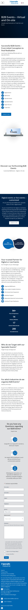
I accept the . (10, 554)
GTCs (12, 554)
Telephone (6, 503)
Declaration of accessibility (7, 573)
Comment (6, 523)
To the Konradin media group (8, 575)
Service (6, 509)
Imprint (3, 570)
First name (7, 487)
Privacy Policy (15, 551)
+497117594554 (7, 601)
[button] (14, 518)
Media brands (7, 515)
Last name (6, 492)
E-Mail (6, 498)
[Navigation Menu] (2, 3)
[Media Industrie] (14, 3)
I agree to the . (12, 551)
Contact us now (6, 114)
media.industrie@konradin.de (11, 598)
